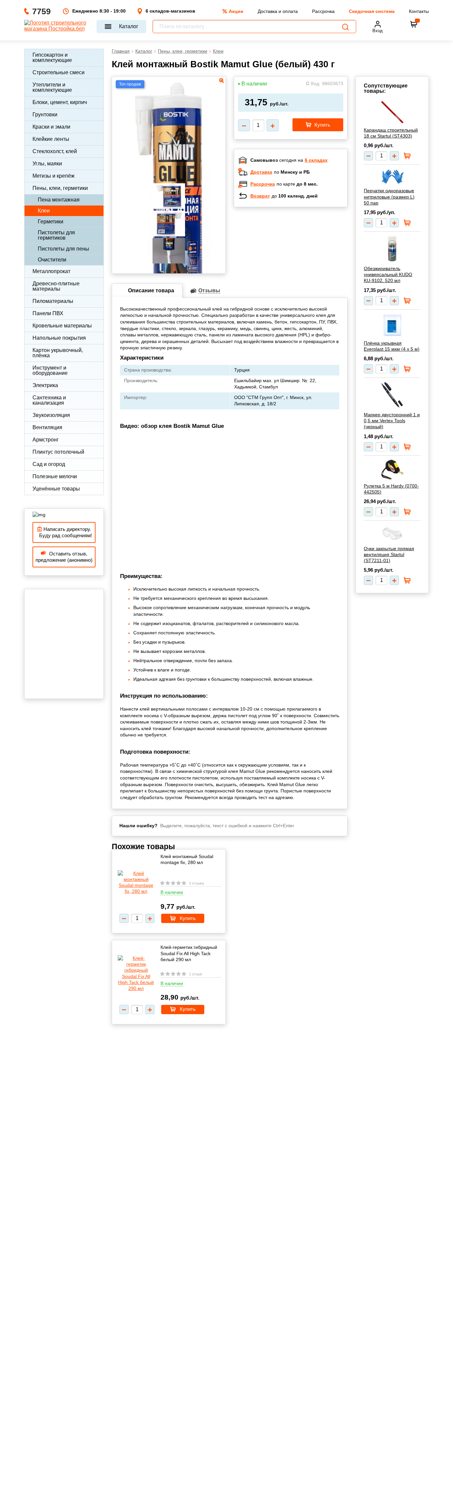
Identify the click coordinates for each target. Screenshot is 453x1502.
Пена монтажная (59, 199)
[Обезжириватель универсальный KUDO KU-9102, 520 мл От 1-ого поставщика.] (392, 249)
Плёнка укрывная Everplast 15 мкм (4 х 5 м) (392, 346)
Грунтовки (44, 114)
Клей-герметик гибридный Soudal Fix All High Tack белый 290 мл (189, 953)
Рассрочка (323, 11)
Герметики (50, 221)
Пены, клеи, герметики (60, 188)
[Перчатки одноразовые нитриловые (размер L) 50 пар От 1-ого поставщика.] (392, 176)
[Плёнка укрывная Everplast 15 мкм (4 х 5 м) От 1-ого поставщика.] (392, 325)
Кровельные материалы (62, 325)
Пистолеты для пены (63, 249)
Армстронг (45, 439)
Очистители (52, 259)
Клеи (44, 210)
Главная (121, 51)
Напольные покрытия (59, 338)
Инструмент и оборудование (50, 370)
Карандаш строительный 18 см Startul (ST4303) (391, 133)
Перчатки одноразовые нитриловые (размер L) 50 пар (389, 196)
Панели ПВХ (47, 313)
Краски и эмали (51, 127)
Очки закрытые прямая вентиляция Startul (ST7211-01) (389, 554)
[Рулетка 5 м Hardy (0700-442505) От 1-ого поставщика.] (392, 470)
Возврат (260, 196)
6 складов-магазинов (170, 11)
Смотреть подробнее (297, 255)
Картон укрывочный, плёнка (57, 352)
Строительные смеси (58, 72)
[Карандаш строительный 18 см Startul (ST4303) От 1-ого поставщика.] (392, 112)
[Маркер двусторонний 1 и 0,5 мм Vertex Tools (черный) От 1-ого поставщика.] (392, 395)
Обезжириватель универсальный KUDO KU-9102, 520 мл (388, 274)
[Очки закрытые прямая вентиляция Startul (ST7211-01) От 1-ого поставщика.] (392, 533)
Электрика (45, 385)
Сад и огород (48, 464)
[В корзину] (414, 24)
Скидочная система (372, 11)
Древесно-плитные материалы (56, 286)
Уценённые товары (56, 488)
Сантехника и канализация (49, 400)
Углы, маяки (47, 163)
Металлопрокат (51, 271)
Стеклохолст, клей (54, 151)
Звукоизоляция (51, 415)
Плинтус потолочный (58, 452)
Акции (236, 11)
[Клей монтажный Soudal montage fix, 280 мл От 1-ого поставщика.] (136, 882)
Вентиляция (47, 427)
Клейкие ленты (50, 139)
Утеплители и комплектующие (52, 87)
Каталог (128, 26)
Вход (377, 30)
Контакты (419, 11)
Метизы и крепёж (53, 176)
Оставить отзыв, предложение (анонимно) (64, 557)
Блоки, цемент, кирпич (59, 102)
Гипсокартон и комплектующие (52, 57)
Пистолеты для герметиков (56, 235)
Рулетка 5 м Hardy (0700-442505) (391, 488)
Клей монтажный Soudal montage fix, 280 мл (187, 859)
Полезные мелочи (54, 476)
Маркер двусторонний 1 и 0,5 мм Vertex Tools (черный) (392, 420)
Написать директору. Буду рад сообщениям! (64, 532)
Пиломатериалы (52, 301)
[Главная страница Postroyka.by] (57, 26)
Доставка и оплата (278, 11)
